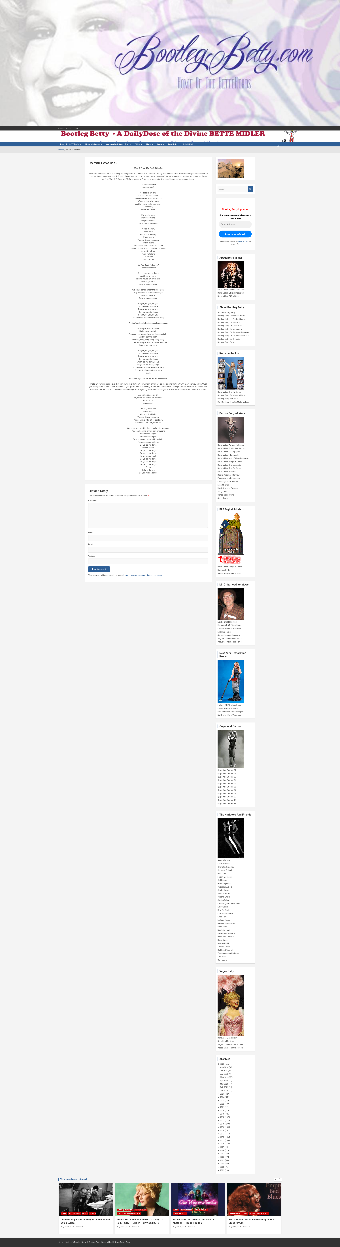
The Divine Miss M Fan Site (72, 1213)
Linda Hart (222, 917)
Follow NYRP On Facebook (229, 705)
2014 (222, 1130)
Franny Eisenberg (225, 877)
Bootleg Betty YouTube (228, 398)
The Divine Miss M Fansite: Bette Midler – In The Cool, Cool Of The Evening (253, 1221)
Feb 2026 (224, 1087)
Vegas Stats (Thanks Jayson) (230, 1048)
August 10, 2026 (123, 1226)
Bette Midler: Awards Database (231, 289)
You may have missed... (74, 1179)
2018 (222, 1117)
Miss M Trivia (223, 485)
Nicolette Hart (224, 930)
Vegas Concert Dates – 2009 (230, 1044)
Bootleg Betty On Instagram (230, 329)
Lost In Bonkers (224, 632)
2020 (222, 1110)
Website (91, 556)
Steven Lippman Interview (229, 635)
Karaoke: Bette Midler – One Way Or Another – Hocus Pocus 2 (137, 1221)
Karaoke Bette (224, 570)
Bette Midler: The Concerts (229, 465)
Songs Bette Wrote (226, 495)
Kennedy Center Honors (228, 481)
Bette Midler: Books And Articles (232, 448)
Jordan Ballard (224, 900)
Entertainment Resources (229, 478)
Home (62, 144)
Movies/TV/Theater (72, 144)
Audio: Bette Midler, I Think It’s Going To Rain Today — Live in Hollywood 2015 (84, 1221)
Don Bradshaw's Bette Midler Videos (233, 402)
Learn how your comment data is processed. (143, 575)
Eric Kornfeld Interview (227, 622)
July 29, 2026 (234, 1226)
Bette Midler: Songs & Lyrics (230, 461)
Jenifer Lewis (223, 890)
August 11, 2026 (67, 1226)
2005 (222, 1160)
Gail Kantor (222, 880)
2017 (222, 1120)
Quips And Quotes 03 (227, 777)
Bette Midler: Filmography (228, 455)
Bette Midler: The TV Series (229, 392)
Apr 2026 (224, 1080)
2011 (222, 1140)
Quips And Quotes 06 (227, 787)
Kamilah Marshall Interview (229, 628)
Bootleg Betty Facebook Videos (231, 395)
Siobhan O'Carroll (225, 950)
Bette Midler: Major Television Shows (233, 458)
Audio (63, 1210)
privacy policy (243, 241)
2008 (222, 1150)
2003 (222, 1167)
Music (127, 144)
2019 (222, 1114)
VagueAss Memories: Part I (229, 638)
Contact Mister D (188, 144)
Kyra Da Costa (224, 910)
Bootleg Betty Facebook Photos (231, 316)
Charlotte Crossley (226, 867)
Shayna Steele (224, 946)
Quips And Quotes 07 (227, 790)
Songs (261, 1210)
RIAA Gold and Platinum (228, 488)
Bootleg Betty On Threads (229, 339)
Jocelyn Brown (224, 897)
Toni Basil (222, 956)
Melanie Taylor (224, 920)
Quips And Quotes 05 (227, 783)
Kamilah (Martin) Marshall (229, 903)
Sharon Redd (223, 943)
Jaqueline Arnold (225, 887)
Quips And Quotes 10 (227, 800)
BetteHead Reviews (226, 1041)
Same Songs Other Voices (229, 573)
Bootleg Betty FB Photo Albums (231, 319)
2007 (222, 1154)
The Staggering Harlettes (228, 953)
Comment (93, 500)
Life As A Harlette (225, 913)
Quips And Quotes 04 (227, 780)
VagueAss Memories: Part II (230, 642)
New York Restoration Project (230, 712)
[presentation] (276, 1179)
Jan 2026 (224, 1090)
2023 (222, 1100)
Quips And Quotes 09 (227, 797)
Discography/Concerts (92, 144)
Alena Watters (224, 860)
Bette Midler (84, 1210)
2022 (222, 1104)
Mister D (79, 1226)
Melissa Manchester (226, 923)
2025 (222, 1094)
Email (90, 544)
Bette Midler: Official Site (228, 296)
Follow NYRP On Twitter (228, 708)
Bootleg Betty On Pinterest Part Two (233, 335)
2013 (222, 1134)
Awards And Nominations (114, 144)
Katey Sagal (223, 907)
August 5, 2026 (179, 1226)
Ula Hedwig (222, 960)
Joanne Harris (224, 893)
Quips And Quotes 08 (227, 793)
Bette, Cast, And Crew (227, 1038)
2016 (222, 1124)
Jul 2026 (224, 1070)
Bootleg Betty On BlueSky (229, 322)
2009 (222, 1147)
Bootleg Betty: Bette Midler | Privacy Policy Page (109, 1242)
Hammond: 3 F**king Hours (229, 625)
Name (91, 532)
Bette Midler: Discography (229, 451)
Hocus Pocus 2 (144, 1210)
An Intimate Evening (182, 1213)
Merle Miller (222, 927)
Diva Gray (222, 873)
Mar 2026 (224, 1084)
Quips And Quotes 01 (227, 770)
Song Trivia (222, 491)
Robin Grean (223, 940)
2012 (222, 1137)
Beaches (72, 1210)
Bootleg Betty (80, 1242)
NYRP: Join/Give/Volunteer (229, 715)
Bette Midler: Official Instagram (231, 293)
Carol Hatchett (224, 863)
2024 (222, 1097)
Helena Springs (224, 883)
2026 (222, 1064)
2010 (222, 1144)
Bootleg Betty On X (226, 342)
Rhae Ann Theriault (226, 937)
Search (250, 189)
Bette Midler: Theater (227, 471)
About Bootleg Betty (226, 312)
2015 (222, 1127)
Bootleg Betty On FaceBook (230, 326)
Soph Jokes (223, 498)
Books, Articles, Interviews (229, 475)
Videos (137, 144)
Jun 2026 (224, 1074)
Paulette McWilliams (226, 933)
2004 (222, 1163)
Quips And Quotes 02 (227, 773)
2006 (222, 1157)
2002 (222, 1170)
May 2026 (224, 1077)
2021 (222, 1107)
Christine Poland (225, 870)
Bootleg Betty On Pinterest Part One (233, 332)
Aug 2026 (224, 1067)
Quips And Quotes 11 (227, 803)
